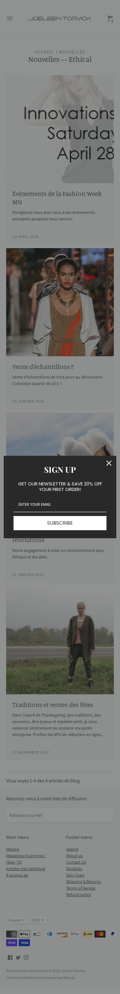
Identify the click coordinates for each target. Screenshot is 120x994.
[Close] (109, 463)
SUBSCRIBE (60, 523)
